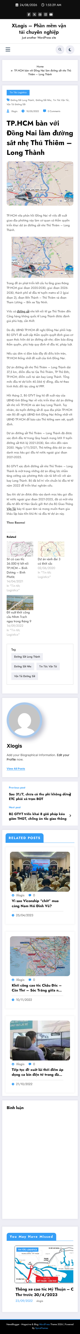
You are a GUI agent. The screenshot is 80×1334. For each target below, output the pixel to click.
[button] (42, 257)
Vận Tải (11, 509)
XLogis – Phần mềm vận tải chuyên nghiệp (39, 28)
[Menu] (8, 49)
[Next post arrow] (70, 815)
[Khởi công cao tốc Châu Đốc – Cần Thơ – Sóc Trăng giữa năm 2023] (40, 956)
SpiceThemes (41, 1329)
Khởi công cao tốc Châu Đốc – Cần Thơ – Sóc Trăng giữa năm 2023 (37, 988)
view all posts (16, 768)
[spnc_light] (70, 49)
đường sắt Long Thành (22, 100)
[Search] (60, 49)
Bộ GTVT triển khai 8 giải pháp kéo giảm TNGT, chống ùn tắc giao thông (37, 816)
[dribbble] (40, 14)
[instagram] (46, 14)
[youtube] (51, 14)
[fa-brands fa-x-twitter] (34, 14)
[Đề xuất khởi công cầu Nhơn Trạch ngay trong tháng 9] (20, 602)
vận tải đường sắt (16, 104)
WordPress (44, 1325)
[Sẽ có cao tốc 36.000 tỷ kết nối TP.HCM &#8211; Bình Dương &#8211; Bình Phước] (20, 549)
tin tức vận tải (61, 100)
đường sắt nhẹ (43, 100)
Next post (15, 807)
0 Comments (54, 111)
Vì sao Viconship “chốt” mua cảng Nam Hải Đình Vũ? (35, 903)
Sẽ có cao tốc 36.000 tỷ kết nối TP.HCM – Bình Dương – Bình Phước (18, 568)
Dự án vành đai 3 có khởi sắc (49, 561)
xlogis (14, 111)
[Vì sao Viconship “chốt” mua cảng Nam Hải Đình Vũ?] (40, 871)
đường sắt (23, 311)
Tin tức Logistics (18, 92)
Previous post (17, 787)
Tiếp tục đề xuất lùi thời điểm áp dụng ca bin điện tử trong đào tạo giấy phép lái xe (37, 1072)
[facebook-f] (29, 14)
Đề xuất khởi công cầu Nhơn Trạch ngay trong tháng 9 (19, 616)
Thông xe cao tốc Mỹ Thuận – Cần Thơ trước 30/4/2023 (33, 1292)
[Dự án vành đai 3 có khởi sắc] (51, 549)
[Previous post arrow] (70, 793)
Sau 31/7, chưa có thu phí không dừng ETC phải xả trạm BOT (40, 796)
